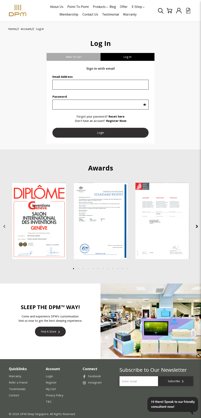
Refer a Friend (18, 382)
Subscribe (174, 381)
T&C (49, 401)
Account (26, 29)
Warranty (15, 376)
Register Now (116, 121)
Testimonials (17, 389)
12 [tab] (127, 268)
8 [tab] (107, 268)
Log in (40, 29)
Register (51, 382)
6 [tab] (98, 268)
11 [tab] (122, 268)
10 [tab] (117, 268)
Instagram (95, 382)
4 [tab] (88, 268)
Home (12, 29)
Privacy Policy (54, 395)
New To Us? (73, 57)
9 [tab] (112, 268)
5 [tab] (93, 268)
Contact (14, 395)
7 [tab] (102, 268)
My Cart (51, 389)
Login (49, 376)
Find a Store (48, 331)
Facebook (94, 376)
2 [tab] (78, 268)
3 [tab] (83, 268)
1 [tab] (73, 268)
